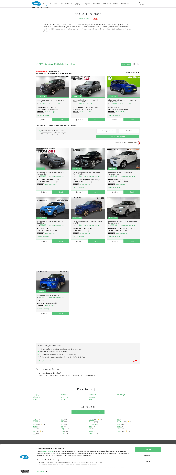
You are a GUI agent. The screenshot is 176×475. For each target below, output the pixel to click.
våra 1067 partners (47, 451)
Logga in (142, 4)
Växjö (90, 399)
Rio (90, 429)
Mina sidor (141, 2)
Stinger (119, 424)
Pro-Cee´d (92, 424)
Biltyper (116, 4)
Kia (41, 7)
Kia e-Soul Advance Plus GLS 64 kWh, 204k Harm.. (123, 101)
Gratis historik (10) (85, 112)
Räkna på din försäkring (45, 361)
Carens (35, 419)
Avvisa (148, 461)
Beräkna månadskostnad (56, 104)
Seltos (91, 431)
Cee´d (35, 424)
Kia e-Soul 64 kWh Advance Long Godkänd (50, 222)
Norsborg (64, 399)
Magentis (64, 429)
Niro (62, 431)
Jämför (43, 120)
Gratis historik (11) (50, 112)
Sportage (120, 422)
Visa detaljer (40, 471)
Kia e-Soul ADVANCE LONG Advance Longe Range (122, 222)
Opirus (63, 433)
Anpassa (147, 455)
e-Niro (35, 426)
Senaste (48, 64)
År (74, 64)
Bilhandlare (96, 4)
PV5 (90, 426)
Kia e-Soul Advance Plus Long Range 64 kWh (87, 222)
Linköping (64, 397)
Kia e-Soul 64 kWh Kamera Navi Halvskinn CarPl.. (85, 101)
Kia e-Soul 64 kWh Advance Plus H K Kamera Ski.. (51, 173)
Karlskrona (64, 395)
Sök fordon (68, 4)
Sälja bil (87, 4)
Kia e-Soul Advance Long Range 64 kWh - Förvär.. (86, 173)
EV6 (62, 422)
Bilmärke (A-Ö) (59, 64)
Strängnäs (92, 395)
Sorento (92, 433)
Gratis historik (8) (121, 112)
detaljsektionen (98, 467)
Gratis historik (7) (85, 233)
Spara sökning (126, 64)
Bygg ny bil (78, 4)
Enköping (36, 395)
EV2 (34, 429)
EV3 (34, 431)
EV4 (34, 433)
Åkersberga (121, 395)
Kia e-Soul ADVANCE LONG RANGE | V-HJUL (51, 101)
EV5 (62, 419)
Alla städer (125, 4)
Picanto (91, 422)
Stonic (119, 426)
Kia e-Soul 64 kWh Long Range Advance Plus (120, 173)
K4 (62, 426)
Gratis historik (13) (50, 184)
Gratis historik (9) (85, 184)
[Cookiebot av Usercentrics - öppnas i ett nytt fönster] (24, 471)
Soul (118, 419)
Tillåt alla (148, 449)
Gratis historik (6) (50, 233)
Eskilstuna (36, 397)
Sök (38, 7)
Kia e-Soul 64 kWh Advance (48, 295)
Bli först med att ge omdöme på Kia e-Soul (88, 412)
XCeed (119, 431)
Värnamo (92, 397)
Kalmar (35, 399)
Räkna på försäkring (43, 115)
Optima (91, 419)
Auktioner (106, 4)
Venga (119, 429)
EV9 (62, 424)
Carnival (36, 422)
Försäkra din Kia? (85, 19)
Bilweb (33, 7)
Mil (71, 64)
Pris (66, 64)
